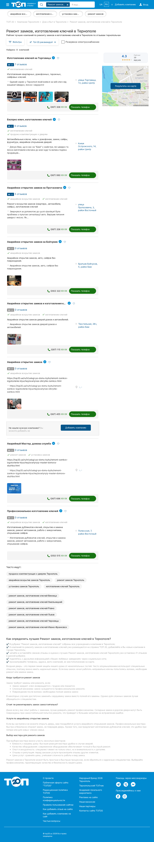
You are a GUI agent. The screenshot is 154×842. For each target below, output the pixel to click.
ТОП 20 (10, 22)
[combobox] (43, 42)
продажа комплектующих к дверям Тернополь (33, 573)
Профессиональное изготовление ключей (32, 511)
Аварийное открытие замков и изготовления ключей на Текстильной (49, 303)
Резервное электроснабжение (82, 41)
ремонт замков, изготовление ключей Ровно (31, 608)
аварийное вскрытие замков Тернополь (29, 580)
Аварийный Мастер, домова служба (29, 443)
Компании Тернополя (28, 22)
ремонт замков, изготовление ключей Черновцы (34, 621)
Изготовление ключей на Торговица (29, 58)
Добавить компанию (75, 427)
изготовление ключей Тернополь (63, 586)
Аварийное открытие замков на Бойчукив (32, 241)
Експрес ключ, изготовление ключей (29, 119)
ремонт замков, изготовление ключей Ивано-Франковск (38, 627)
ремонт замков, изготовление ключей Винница (33, 595)
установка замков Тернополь (24, 586)
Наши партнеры (87, 806)
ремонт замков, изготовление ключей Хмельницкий (35, 602)
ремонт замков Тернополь (70, 580)
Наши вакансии (87, 801)
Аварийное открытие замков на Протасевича (34, 187)
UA (101, 4)
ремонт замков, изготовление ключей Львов (31, 614)
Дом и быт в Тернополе (54, 22)
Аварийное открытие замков (24, 362)
